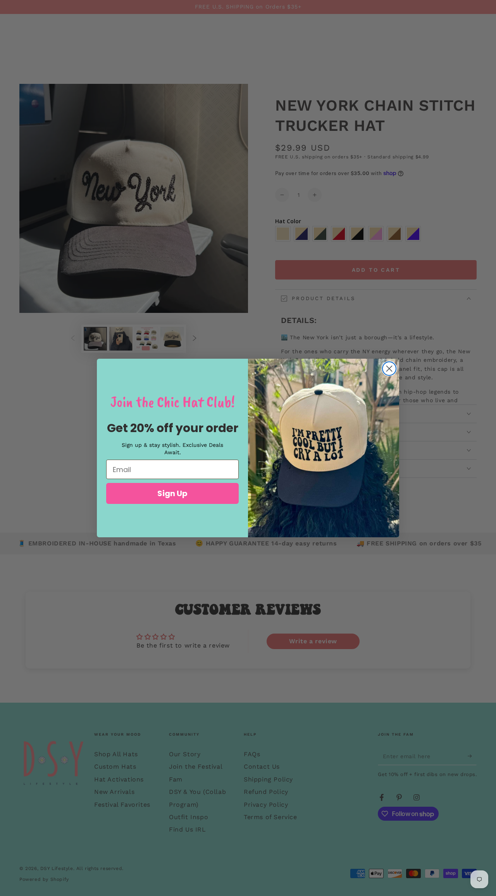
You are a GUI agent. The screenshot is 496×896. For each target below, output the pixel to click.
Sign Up (172, 493)
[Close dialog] (389, 368)
